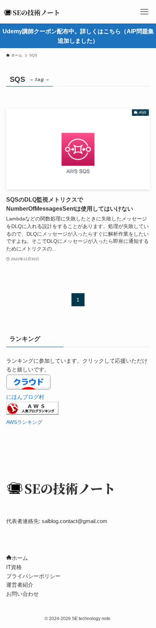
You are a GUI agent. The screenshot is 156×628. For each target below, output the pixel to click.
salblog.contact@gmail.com (74, 521)
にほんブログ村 (25, 397)
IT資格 (14, 567)
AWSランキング (24, 422)
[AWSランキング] (32, 413)
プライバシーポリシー (33, 576)
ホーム (20, 558)
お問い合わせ (22, 594)
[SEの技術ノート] (33, 12)
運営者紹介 (19, 585)
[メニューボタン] (144, 12)
